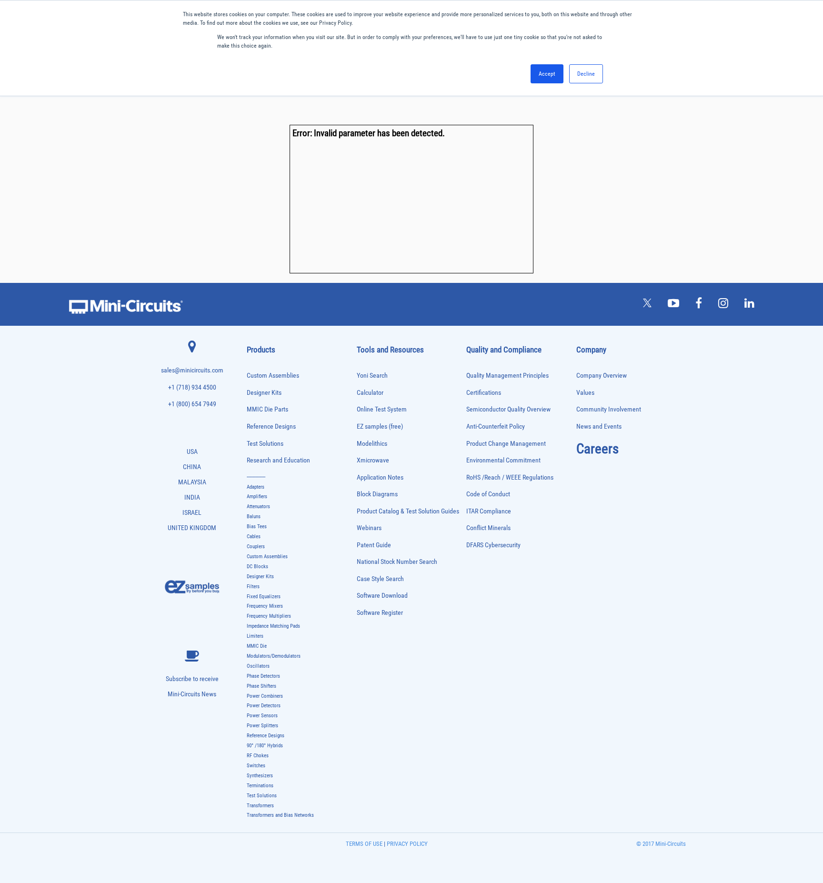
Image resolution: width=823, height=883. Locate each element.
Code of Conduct (488, 494)
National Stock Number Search (397, 562)
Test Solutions (265, 444)
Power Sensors (262, 715)
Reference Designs (271, 426)
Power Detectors (264, 705)
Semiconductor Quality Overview (508, 409)
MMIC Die (257, 646)
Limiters (255, 636)
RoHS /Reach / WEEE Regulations (509, 477)
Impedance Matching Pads (273, 626)
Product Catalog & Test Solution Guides (408, 511)
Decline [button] (586, 73)
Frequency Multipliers (269, 616)
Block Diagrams (377, 494)
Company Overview (601, 375)
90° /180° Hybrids (265, 746)
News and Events (599, 426)
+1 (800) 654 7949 (192, 404)
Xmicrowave (373, 460)
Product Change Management (506, 444)
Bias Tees (257, 526)
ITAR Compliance (488, 511)
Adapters (255, 487)
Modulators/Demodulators (274, 656)
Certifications (483, 393)
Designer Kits (264, 393)
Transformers (260, 806)
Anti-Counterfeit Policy (495, 426)
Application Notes (380, 477)
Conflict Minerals (488, 528)
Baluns (254, 516)
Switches (256, 766)
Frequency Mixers (265, 606)
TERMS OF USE (364, 843)
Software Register (380, 613)
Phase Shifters (261, 686)
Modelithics (372, 444)
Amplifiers (257, 496)
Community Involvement (608, 409)
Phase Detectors (263, 676)
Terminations (260, 786)
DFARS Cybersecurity (493, 545)
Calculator (370, 393)
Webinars (369, 528)
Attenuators (258, 506)
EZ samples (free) (380, 426)
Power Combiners (265, 696)
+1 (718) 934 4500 (192, 387)
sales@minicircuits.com (192, 370)
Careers (597, 449)
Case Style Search (380, 579)
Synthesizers (260, 776)
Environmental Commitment (503, 460)
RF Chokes (258, 756)
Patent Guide (374, 545)
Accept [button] (547, 73)
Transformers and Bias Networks (280, 815)
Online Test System (382, 409)
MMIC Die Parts (267, 409)
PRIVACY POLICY (406, 843)
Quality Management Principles (507, 375)
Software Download (382, 596)
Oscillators (258, 666)
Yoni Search (372, 375)
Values (585, 393)
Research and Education (278, 460)
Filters (253, 586)
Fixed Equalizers (264, 596)
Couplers (256, 546)
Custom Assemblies (273, 375)
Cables (254, 536)
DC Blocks (257, 566)
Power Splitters (262, 725)
